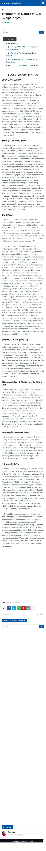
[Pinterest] (23, 608)
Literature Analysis (11, 3)
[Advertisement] (23, 575)
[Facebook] (5, 23)
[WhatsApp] (11, 23)
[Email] (28, 608)
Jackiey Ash (13, 832)
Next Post (40, 614)
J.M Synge (15, 602)
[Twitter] (8, 23)
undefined (14, 43)
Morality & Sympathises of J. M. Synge (24, 65)
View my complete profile (15, 834)
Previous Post (7, 614)
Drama (9, 10)
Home (4, 10)
